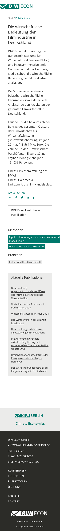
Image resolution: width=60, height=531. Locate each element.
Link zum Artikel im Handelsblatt (30, 184)
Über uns (14, 487)
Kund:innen (16, 476)
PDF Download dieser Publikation (25, 212)
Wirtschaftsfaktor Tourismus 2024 (30, 313)
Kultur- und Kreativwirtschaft (25, 262)
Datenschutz (22, 521)
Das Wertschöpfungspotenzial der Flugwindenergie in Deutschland (29, 369)
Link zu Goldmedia (20, 180)
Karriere (14, 495)
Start (10, 18)
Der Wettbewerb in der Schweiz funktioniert (28, 321)
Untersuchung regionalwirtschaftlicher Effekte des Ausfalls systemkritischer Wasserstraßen (28, 293)
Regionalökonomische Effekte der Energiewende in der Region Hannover (29, 358)
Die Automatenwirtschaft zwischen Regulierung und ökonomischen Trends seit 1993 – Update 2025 (29, 343)
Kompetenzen (17, 470)
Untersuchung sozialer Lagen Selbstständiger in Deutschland (28, 331)
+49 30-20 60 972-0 (22, 456)
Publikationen (23, 18)
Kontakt (14, 501)
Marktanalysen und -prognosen (26, 246)
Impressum (36, 521)
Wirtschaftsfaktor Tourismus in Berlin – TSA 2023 (28, 306)
